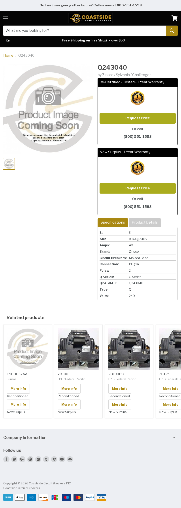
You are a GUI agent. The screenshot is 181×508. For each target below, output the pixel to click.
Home (8, 56)
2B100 (63, 374)
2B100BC (116, 374)
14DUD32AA (17, 374)
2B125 (164, 374)
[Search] (172, 31)
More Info (18, 388)
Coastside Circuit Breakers (21, 488)
